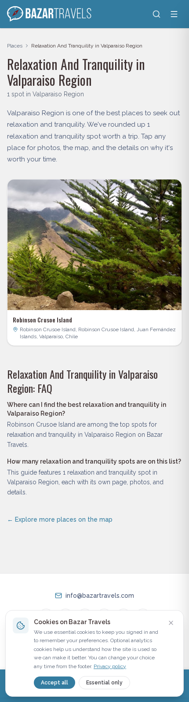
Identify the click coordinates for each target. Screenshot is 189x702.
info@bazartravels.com (99, 595)
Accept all (54, 683)
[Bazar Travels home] (50, 14)
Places (14, 46)
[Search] (156, 14)
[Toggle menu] (174, 14)
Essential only (104, 683)
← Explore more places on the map (60, 519)
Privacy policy (110, 666)
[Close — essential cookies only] (171, 623)
